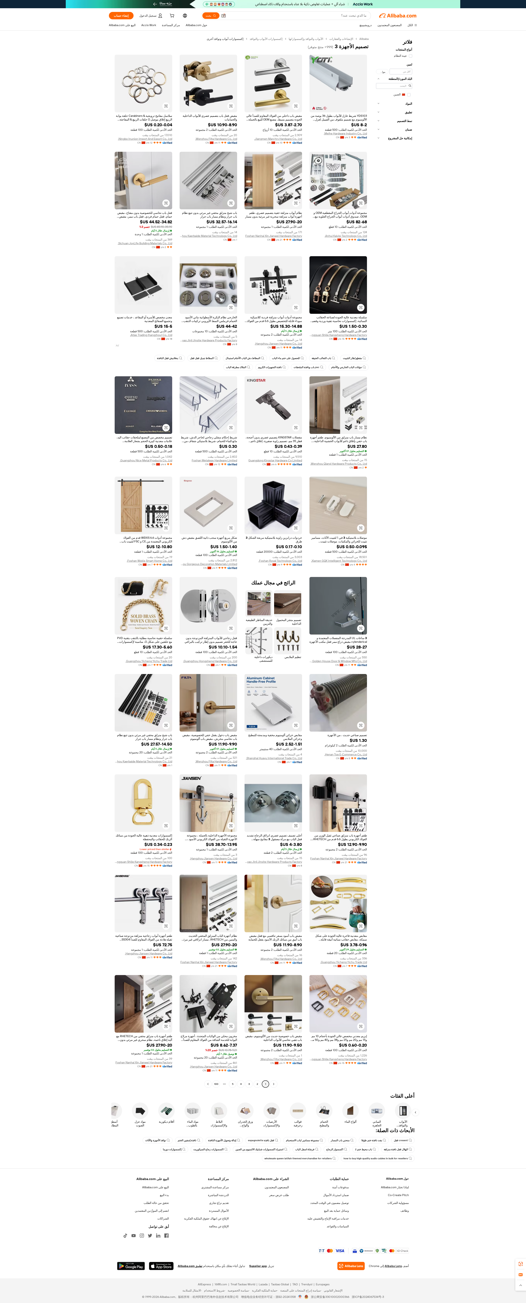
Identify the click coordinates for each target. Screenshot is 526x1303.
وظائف (404, 1210)
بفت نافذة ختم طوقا (371, 1140)
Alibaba (364, 39)
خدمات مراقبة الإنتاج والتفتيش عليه (328, 1218)
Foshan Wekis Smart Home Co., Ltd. (149, 560)
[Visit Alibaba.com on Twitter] (150, 1235)
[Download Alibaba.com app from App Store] (161, 1266)
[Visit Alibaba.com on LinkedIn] (158, 1235)
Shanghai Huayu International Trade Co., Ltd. (274, 758)
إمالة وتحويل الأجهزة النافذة (222, 1140)
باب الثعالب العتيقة (321, 358)
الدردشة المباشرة (218, 1195)
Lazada (263, 1284)
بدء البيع (164, 1195)
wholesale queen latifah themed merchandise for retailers (298, 1158)
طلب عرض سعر (279, 1195)
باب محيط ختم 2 (363, 1149)
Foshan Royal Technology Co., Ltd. (280, 560)
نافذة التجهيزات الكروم (270, 367)
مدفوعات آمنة (340, 1187)
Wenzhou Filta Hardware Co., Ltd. (216, 138)
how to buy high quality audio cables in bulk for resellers (376, 1158)
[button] (223, 15)
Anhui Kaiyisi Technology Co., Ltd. (346, 235)
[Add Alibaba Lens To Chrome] (351, 1266)
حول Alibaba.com (397, 1178)
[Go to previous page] (273, 1084)
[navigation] (394, 562)
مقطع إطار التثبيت (352, 358)
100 (216, 1084)
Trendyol (306, 1284)
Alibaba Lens (393, 1266)
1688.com (221, 1284)
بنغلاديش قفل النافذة (167, 358)
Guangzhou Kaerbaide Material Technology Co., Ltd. (208, 235)
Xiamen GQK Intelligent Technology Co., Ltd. (339, 560)
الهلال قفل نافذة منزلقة (396, 1149)
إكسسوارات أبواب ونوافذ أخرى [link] (225, 39)
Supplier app (258, 1266)
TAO (295, 1284)
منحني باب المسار (340, 1140)
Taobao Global (280, 1284)
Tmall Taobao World (243, 1284)
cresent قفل (401, 1140)
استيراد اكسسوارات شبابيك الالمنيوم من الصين (259, 1149)
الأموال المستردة (219, 1210)
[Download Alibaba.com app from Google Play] (131, 1266)
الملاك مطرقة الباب (236, 367)
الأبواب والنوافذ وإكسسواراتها (306, 39)
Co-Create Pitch (398, 1195)
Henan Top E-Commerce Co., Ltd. (345, 754)
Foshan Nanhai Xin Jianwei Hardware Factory (273, 235)
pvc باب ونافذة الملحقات (306, 367)
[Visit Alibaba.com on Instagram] (141, 1235)
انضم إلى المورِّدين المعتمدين (152, 1210)
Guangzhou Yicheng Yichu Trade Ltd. (149, 661)
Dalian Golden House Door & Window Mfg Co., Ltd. (338, 661)
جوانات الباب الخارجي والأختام (346, 367)
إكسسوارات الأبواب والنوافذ (266, 39)
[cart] (171, 16)
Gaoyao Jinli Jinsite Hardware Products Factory (208, 340)
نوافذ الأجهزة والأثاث (155, 1140)
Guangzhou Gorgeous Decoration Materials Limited (208, 564)
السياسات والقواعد (338, 1226)
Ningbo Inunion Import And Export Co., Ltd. (145, 138)
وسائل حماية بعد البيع (336, 1210)
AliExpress (204, 1284)
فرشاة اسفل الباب (304, 1149)
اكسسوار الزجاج (334, 1149)
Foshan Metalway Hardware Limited (214, 460)
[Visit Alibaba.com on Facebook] (166, 1235)
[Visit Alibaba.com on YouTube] (133, 1235)
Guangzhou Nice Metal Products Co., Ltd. (146, 460)
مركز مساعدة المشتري (215, 1187)
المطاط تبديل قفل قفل (202, 358)
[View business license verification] (300, 1297)
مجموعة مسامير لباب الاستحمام (302, 1140)
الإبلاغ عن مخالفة (219, 1226)
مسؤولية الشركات (398, 1203)
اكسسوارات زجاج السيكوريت (208, 1149)
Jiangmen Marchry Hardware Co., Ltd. (278, 138)
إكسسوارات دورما (172, 1149)
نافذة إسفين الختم (187, 1140)
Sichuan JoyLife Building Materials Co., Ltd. (145, 243)
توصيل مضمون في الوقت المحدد (329, 1203)
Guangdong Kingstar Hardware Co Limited (275, 460)
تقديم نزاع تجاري (219, 1203)
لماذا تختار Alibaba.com (395, 1187)
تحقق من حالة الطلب (156, 1203)
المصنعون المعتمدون (277, 1187)
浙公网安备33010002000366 (330, 1296)
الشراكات (163, 1218)
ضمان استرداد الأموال (336, 1195)
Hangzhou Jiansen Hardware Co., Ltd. (278, 343)
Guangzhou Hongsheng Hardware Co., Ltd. (210, 661)
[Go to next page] (208, 1084)
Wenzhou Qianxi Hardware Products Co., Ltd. (338, 463)
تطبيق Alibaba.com (190, 1266)
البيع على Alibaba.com (155, 1187)
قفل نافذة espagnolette (261, 1140)
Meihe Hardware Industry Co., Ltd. (345, 133)
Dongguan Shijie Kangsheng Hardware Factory (338, 335)
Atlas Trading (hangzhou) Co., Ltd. (151, 335)
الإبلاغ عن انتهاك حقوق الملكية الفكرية (206, 1218)
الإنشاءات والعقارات (341, 39)
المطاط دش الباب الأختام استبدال (243, 358)
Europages (323, 1284)
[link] (520, 1264)
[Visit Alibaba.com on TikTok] (125, 1235)
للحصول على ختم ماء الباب (286, 358)
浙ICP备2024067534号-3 (368, 1296)
